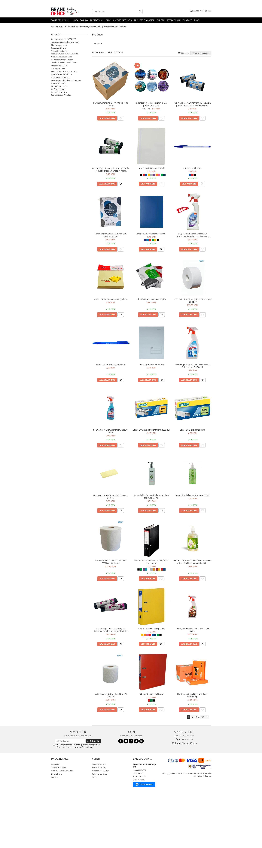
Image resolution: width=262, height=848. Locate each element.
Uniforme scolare (58, 89)
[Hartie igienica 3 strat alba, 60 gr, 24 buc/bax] (110, 672)
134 (202, 716)
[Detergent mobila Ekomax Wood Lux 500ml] (192, 607)
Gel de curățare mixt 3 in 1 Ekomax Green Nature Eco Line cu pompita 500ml (192, 561)
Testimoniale (173, 20)
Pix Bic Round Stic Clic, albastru (110, 364)
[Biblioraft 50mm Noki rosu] (151, 672)
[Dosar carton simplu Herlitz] (151, 343)
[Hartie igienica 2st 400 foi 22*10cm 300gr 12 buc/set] (192, 277)
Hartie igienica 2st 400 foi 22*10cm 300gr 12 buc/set (192, 300)
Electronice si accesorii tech (62, 59)
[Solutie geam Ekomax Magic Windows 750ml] (110, 408)
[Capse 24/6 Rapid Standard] (192, 408)
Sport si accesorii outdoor (61, 74)
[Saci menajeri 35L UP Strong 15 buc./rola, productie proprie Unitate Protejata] (192, 81)
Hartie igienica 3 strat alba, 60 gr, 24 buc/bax (110, 695)
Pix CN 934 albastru (192, 168)
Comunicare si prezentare (61, 57)
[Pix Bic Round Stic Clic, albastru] (110, 343)
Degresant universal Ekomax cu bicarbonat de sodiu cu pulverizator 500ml (192, 235)
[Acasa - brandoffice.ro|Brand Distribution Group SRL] (64, 11)
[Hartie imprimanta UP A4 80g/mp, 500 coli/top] (110, 81)
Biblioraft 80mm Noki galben (151, 628)
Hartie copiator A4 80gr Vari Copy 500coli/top (192, 695)
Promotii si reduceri (59, 86)
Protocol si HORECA (59, 65)
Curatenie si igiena (58, 48)
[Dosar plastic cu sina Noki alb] (151, 146)
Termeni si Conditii (58, 767)
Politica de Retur (98, 767)
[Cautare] (140, 11)
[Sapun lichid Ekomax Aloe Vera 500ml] (192, 473)
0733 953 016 (186, 739)
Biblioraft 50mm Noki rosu (151, 694)
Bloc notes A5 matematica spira (151, 299)
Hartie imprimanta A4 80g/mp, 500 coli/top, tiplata (110, 235)
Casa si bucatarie (58, 68)
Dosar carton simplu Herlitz (151, 364)
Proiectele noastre (144, 20)
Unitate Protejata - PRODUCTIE (63, 39)
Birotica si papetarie (59, 45)
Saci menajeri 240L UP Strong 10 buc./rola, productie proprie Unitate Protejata (110, 629)
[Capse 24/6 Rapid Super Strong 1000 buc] (151, 408)
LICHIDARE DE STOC (59, 92)
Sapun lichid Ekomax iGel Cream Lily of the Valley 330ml (151, 496)
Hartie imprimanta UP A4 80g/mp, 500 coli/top (110, 104)
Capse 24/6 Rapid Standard (192, 430)
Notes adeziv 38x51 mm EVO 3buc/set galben (110, 496)
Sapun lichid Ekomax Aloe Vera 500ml (192, 495)
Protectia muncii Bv (100, 20)
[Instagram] (141, 741)
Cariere (160, 20)
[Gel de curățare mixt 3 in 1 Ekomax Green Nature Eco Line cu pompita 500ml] (192, 539)
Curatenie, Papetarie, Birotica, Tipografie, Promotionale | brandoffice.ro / (84, 26)
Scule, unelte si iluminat (60, 77)
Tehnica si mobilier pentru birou (64, 62)
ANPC (94, 777)
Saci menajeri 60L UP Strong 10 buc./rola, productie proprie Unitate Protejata (110, 169)
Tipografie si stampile (59, 51)
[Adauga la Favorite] (120, 118)
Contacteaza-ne (146, 784)
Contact (187, 20)
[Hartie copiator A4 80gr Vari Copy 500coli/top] (192, 672)
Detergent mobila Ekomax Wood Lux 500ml (192, 629)
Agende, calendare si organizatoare (65, 42)
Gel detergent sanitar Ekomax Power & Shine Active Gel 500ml (192, 365)
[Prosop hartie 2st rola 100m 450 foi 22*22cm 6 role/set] (110, 539)
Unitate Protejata (122, 20)
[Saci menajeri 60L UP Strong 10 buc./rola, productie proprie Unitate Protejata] (110, 146)
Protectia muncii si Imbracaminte (64, 54)
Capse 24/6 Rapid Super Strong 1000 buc (151, 430)
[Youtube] (125, 741)
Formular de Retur (99, 774)
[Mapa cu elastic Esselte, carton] (151, 212)
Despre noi (55, 764)
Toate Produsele (60, 20)
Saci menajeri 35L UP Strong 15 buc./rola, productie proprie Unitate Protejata (192, 104)
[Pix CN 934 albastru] (192, 146)
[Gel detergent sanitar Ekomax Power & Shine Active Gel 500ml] (192, 343)
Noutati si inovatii (58, 83)
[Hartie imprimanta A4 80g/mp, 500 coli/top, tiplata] (110, 212)
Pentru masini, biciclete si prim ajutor (66, 80)
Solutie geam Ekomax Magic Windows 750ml (110, 431)
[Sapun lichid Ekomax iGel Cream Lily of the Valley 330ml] (151, 473)
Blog (196, 20)
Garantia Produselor (100, 771)
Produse (122, 26)
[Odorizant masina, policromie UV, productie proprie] (151, 81)
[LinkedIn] (131, 741)
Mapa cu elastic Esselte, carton (151, 233)
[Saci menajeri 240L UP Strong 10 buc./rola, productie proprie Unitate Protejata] (110, 607)
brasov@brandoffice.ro (186, 743)
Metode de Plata (98, 764)
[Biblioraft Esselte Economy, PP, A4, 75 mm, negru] (151, 539)
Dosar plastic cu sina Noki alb (151, 168)
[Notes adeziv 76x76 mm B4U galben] (110, 277)
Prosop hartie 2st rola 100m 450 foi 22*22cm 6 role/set (110, 561)
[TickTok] (136, 741)
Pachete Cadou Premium (61, 95)
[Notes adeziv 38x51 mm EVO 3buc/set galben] (110, 473)
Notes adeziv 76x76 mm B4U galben (110, 299)
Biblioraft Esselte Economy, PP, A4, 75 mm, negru (151, 561)
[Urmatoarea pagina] (207, 717)
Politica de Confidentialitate (81, 747)
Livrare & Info (80, 20)
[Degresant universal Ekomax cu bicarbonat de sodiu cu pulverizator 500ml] (192, 212)
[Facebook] (120, 741)
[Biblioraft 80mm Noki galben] (151, 607)
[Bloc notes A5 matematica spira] (151, 277)
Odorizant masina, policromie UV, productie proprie (151, 104)
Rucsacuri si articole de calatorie (64, 71)
